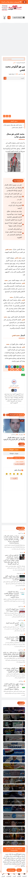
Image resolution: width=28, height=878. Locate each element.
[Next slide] (4, 415)
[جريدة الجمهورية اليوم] (14, 8)
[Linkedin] (6, 367)
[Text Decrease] (4, 116)
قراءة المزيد (17, 865)
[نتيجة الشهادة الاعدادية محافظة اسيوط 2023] (22, 611)
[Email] (17, 369)
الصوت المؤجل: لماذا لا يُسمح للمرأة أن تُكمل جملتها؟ (13, 224)
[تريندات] (14, 787)
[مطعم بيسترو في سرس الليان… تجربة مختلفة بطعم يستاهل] (22, 638)
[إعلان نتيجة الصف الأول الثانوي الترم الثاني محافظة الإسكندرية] (22, 578)
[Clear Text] (5, 78)
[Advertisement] (14, 39)
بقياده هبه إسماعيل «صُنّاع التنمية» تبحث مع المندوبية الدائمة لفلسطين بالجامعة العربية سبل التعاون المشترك (13, 216)
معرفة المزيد (11, 870)
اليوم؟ (4, 16)
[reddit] (20, 369)
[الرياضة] (14, 759)
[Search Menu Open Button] (9, 17)
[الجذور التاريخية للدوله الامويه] (22, 625)
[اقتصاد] (14, 738)
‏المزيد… (14, 478)
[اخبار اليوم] (14, 731)
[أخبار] (14, 717)
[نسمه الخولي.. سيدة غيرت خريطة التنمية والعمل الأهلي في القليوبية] (22, 670)
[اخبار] (14, 724)
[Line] (23, 369)
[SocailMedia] (14, 710)
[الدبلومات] (14, 780)
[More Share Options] (9, 369)
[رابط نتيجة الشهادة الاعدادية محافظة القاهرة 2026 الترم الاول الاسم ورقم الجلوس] (22, 593)
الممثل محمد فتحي (17, 127)
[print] (12, 369)
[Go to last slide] (7, 415)
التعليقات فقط (19, 461)
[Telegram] (12, 367)
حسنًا (19, 870)
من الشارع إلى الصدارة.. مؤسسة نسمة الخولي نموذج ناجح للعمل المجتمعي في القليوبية (13, 233)
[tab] (14, 449)
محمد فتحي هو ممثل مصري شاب (12, 125)
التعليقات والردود (19, 464)
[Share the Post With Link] (23, 367)
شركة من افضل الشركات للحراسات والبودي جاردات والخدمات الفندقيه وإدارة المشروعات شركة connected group (11, 539)
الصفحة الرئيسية (21, 62)
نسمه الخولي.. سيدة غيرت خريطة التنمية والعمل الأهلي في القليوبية (11, 669)
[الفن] (14, 773)
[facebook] (15, 390)
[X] (13, 390)
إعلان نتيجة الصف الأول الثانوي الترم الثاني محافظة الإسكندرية (11, 577)
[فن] (14, 837)
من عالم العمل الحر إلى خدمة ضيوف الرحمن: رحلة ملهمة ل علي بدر (13, 196)
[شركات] (14, 830)
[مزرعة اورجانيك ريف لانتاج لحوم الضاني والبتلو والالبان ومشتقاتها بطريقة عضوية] (22, 654)
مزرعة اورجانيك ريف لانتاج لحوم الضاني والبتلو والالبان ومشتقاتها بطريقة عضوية (11, 654)
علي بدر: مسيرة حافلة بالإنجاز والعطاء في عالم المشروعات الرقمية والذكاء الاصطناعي (13, 187)
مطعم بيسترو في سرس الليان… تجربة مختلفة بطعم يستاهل (12, 638)
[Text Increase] (10, 116)
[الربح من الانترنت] (14, 752)
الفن (14, 62)
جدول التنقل (14, 121)
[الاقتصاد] (14, 766)
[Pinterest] (9, 367)
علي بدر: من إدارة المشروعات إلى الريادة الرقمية (15, 205)
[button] (20, 367)
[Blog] (15, 369)
